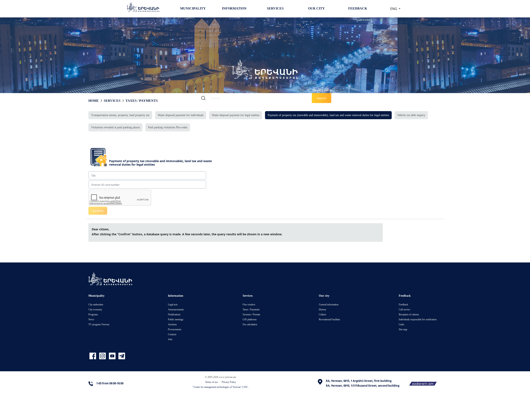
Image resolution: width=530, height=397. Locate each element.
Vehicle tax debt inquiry (411, 115)
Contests (172, 334)
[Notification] (412, 173)
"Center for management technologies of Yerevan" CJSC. (221, 387)
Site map (403, 329)
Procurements (174, 329)
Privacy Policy (229, 382)
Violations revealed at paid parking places (115, 127)
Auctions (172, 324)
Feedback (357, 8)
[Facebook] (93, 356)
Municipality (193, 8)
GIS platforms (250, 319)
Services (275, 8)
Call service (404, 309)
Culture (322, 314)
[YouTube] (113, 356)
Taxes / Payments (141, 100)
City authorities (95, 304)
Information (234, 8)
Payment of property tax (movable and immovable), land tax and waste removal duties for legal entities (328, 115)
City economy (95, 309)
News (91, 319)
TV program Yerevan (98, 324)
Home (93, 100)
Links (401, 324)
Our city (316, 8)
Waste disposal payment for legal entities (235, 115)
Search (321, 98)
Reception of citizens (409, 314)
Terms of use (211, 382)
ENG (394, 8)
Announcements (176, 309)
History (322, 309)
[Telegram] (121, 356)
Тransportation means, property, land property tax (120, 115)
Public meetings (175, 319)
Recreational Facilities (329, 319)
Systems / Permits (251, 314)
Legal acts (173, 304)
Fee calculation (250, 324)
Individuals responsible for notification (418, 319)
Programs (93, 314)
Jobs (170, 339)
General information (328, 304)
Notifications (174, 314)
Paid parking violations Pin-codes (167, 127)
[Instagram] (103, 356)
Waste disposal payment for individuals (181, 115)
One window (249, 304)
